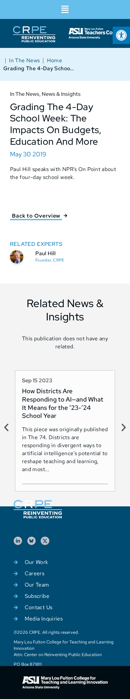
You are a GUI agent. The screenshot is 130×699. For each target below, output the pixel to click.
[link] (121, 35)
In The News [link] (24, 60)
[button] (65, 9)
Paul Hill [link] (45, 253)
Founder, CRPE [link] (49, 260)
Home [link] (54, 60)
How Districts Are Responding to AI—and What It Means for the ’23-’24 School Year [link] (62, 403)
